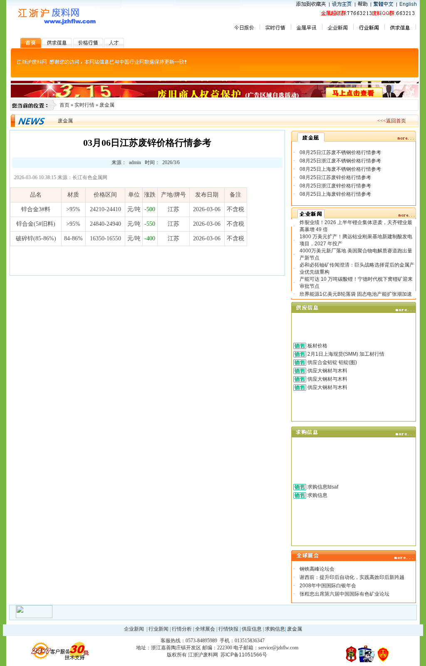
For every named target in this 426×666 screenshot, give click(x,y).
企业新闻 (134, 629)
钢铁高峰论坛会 (317, 569)
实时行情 (84, 105)
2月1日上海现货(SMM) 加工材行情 (345, 354)
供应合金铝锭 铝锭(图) (332, 362)
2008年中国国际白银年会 (328, 586)
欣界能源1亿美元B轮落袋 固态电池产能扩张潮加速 (356, 294)
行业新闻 (158, 629)
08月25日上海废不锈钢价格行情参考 (340, 169)
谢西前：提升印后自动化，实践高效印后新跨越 (352, 577)
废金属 (106, 105)
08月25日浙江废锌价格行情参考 (335, 186)
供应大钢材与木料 (327, 371)
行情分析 (182, 629)
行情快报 (228, 629)
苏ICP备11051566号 (243, 655)
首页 (64, 105)
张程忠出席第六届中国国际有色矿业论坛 (344, 594)
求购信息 (317, 495)
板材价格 (317, 346)
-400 (149, 238)
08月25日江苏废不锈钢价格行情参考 (340, 152)
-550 (149, 224)
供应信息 (252, 629)
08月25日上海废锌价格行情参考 (335, 194)
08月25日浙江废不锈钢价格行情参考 (340, 161)
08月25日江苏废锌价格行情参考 (335, 177)
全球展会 (205, 629)
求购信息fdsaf (322, 487)
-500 (149, 209)
